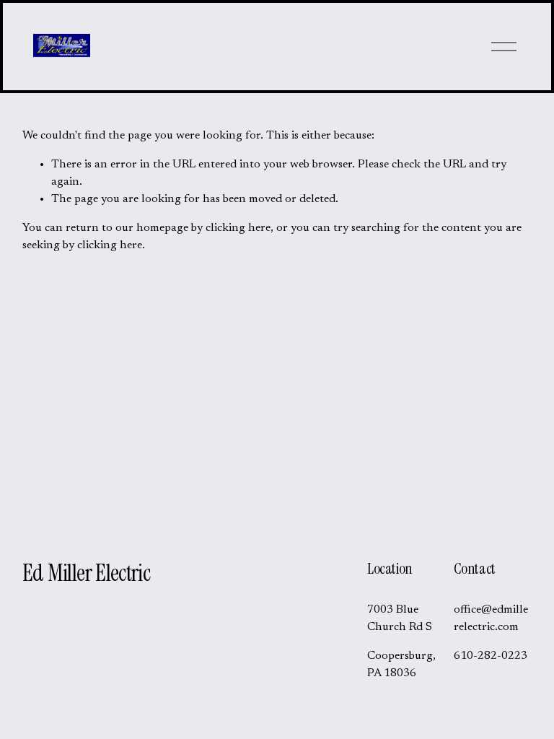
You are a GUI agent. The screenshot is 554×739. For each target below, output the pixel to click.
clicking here (238, 228)
